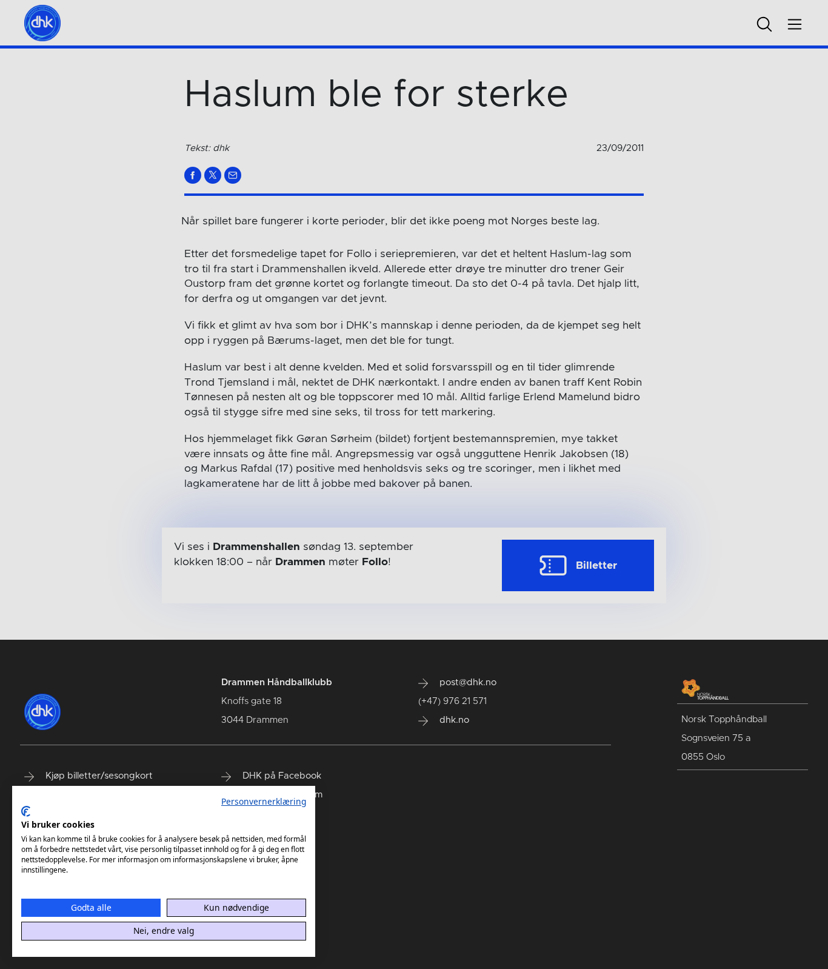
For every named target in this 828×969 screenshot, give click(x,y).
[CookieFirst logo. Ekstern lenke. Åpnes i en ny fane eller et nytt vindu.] (25, 811)
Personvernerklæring (263, 801)
